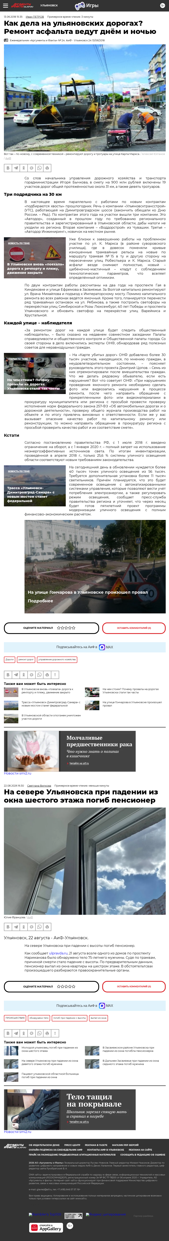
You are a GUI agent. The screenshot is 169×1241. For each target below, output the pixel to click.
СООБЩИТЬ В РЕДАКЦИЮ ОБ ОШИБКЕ (142, 1154)
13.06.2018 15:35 (13, 16)
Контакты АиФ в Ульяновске (105, 1150)
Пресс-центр (72, 1145)
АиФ (8, 158)
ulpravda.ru (58, 953)
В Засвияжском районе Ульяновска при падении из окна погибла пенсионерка (128, 1049)
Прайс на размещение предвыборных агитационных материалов (72, 1154)
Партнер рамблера (143, 1216)
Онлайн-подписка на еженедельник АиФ (55, 1150)
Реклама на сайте (140, 1150)
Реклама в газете (96, 1145)
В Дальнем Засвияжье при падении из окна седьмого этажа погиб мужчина (131, 1062)
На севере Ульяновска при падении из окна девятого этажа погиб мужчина (50, 1062)
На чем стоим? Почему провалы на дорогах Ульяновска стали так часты (131, 691)
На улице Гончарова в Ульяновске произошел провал (88, 592)
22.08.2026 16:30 (14, 785)
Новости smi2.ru (17, 773)
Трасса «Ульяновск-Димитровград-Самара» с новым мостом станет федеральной (51, 704)
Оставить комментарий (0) (134, 628)
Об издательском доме (44, 1145)
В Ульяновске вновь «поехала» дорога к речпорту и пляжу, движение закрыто (47, 691)
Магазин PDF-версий (125, 1145)
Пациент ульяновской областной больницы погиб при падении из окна (50, 1075)
